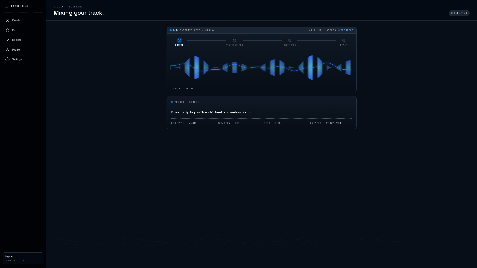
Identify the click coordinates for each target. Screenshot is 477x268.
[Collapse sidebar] (6, 6)
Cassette (19, 6)
